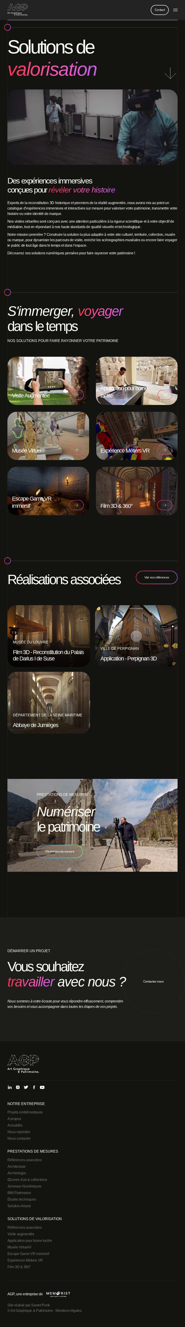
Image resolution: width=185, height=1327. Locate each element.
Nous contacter (19, 1138)
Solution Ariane (19, 1206)
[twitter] (26, 1087)
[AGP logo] (17, 10)
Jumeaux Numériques (24, 1186)
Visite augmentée (20, 1234)
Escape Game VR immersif (28, 1254)
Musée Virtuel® (19, 1247)
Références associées (24, 1160)
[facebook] (34, 1087)
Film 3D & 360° (19, 1267)
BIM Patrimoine (19, 1193)
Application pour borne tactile (29, 1241)
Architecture (16, 1166)
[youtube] (42, 1087)
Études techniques (21, 1199)
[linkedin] (9, 1087)
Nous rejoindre (18, 1132)
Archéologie (16, 1173)
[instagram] (18, 1087)
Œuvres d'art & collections (27, 1180)
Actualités (15, 1125)
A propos (14, 1119)
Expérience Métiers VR (25, 1260)
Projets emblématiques (25, 1112)
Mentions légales (69, 1311)
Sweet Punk (40, 1305)
